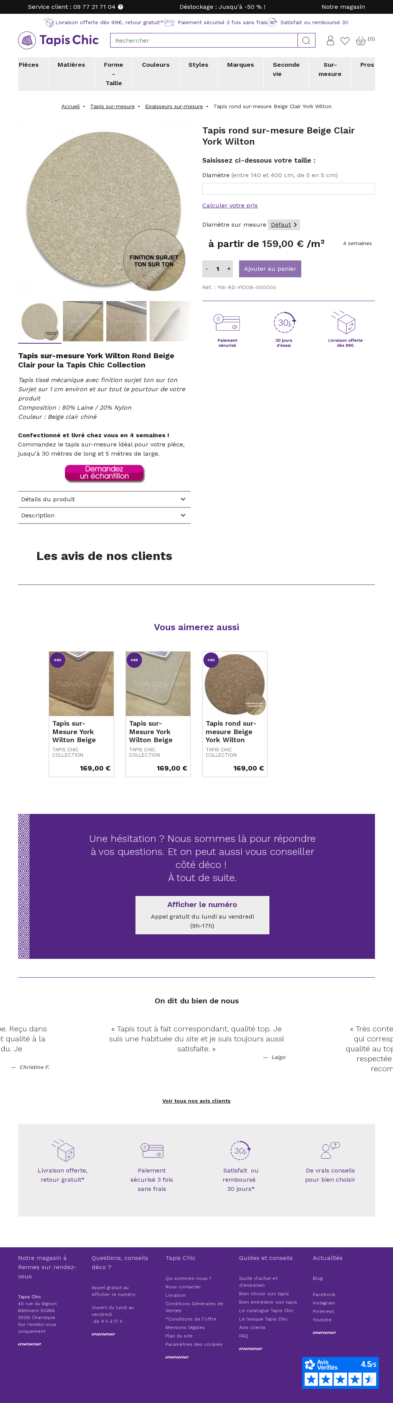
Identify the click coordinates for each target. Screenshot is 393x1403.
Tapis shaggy (136, 95)
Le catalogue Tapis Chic (266, 1310)
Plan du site (179, 1336)
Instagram (324, 1303)
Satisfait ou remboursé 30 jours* (241, 1179)
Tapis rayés (216, 95)
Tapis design (52, 95)
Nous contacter (183, 1286)
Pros (367, 64)
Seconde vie (286, 69)
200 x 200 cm (137, 101)
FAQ (243, 1336)
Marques (240, 64)
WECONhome (330, 95)
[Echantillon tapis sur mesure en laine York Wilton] (104, 474)
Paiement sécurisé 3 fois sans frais (151, 1179)
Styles (198, 64)
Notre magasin (343, 6)
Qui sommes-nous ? (188, 1278)
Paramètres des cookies (194, 1344)
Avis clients (252, 1327)
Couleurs (156, 64)
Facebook (324, 1294)
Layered (157, 95)
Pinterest (323, 1311)
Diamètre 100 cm (224, 101)
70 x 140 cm (52, 101)
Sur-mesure (330, 69)
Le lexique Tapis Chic (263, 1319)
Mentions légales (185, 1327)
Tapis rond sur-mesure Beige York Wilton (231, 731)
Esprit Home (108, 95)
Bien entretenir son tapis (268, 1302)
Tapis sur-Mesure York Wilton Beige (74, 731)
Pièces (29, 64)
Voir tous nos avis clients (196, 1101)
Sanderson (271, 95)
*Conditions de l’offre (190, 1319)
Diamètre (270, 175)
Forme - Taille (113, 74)
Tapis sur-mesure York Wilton (74, 355)
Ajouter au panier (270, 268)
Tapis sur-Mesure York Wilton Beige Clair (151, 735)
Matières (71, 64)
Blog (318, 1278)
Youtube (322, 1319)
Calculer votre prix (230, 205)
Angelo (45, 95)
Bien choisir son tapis (264, 1293)
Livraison (175, 1295)
